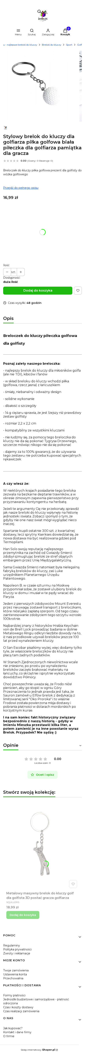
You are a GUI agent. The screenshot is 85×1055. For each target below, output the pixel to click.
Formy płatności (14, 995)
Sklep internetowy (38, 1049)
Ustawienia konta (15, 974)
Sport (69, 44)
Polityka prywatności (17, 949)
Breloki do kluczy (51, 44)
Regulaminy (11, 945)
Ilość (6, 265)
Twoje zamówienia (16, 970)
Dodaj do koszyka (37, 290)
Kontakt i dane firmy (17, 1032)
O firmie (8, 1036)
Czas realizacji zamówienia (21, 1011)
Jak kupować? (13, 1028)
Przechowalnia (13, 978)
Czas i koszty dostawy (18, 1007)
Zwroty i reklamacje (16, 953)
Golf (79, 44)
